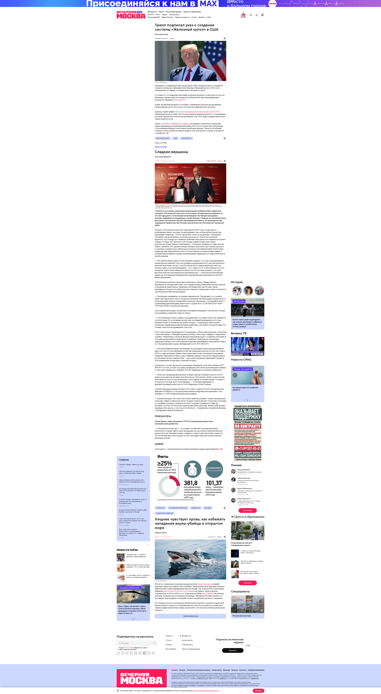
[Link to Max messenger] (118, 653)
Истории (237, 282)
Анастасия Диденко (163, 157)
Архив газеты (187, 640)
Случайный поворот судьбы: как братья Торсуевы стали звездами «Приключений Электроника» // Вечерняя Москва (237, 290)
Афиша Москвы (167, 17)
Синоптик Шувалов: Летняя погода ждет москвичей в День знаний (131, 472)
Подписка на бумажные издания (198, 670)
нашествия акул (204, 584)
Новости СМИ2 (161, 147)
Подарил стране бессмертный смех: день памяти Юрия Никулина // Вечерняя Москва (259, 290)
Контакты (242, 670)
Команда (234, 670)
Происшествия (124, 484)
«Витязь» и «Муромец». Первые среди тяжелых (252, 562)
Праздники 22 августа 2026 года (133, 593)
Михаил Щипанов (243, 470)
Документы (186, 138)
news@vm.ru (255, 678)
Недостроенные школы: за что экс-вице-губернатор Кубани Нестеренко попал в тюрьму (133, 521)
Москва (208, 508)
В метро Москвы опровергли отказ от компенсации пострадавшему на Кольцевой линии (133, 501)
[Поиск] (251, 15)
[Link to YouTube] (135, 653)
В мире (121, 538)
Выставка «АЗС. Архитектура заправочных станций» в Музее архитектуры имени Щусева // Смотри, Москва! (248, 290)
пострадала (208, 593)
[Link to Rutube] (148, 653)
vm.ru (210, 677)
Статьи (168, 640)
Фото (158, 15)
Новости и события (164, 513)
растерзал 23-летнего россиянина (179, 591)
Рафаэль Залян (160, 533)
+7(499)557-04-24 (202, 678)
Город (121, 467)
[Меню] (262, 15)
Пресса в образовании (192, 12)
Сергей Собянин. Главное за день (131, 465)
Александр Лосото (244, 498)
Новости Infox (127, 549)
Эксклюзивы (239, 301)
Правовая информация (256, 670)
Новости (151, 15)
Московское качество (168, 161)
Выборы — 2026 (205, 17)
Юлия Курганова (161, 34)
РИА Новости (180, 100)
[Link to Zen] (131, 653)
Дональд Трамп (162, 138)
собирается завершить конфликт (175, 123)
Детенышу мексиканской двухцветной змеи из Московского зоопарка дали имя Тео (132, 491)
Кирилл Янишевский (244, 488)
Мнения (236, 465)
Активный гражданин (178, 508)
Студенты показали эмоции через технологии (250, 552)
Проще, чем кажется (243, 369)
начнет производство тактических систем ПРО (199, 112)
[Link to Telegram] (140, 653)
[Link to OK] (127, 653)
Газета (161, 12)
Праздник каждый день (129, 588)
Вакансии (226, 670)
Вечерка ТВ (152, 12)
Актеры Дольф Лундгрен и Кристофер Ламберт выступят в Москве (133, 511)
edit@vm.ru (223, 678)
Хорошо (258, 691)
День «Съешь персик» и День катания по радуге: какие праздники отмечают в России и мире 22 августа (132, 609)
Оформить (233, 650)
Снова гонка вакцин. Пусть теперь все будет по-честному (248, 502)
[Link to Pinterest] (153, 653)
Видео (164, 15)
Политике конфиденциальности (206, 691)
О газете (174, 670)
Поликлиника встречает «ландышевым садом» (241, 544)
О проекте (248, 583)
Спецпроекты (174, 15)
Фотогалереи (171, 649)
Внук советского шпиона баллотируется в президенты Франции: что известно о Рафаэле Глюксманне (131, 532)
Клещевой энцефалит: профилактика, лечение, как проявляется (247, 375)
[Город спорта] (243, 15)
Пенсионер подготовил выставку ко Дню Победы (250, 572)
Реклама (182, 670)
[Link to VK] (122, 653)
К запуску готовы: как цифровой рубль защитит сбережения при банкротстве (247, 307)
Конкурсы (160, 508)
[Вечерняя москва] (142, 678)
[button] (120, 594)
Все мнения (247, 510)
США (175, 138)
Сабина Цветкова (243, 478)
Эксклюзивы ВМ (154, 17)
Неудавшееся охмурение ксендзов (249, 472)
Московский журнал (173, 12)
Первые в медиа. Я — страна (186, 17)
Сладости (196, 508)
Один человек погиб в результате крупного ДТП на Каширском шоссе (132, 481)
